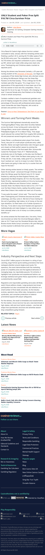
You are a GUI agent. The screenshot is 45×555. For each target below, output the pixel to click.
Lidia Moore (17, 27)
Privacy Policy (27, 434)
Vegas (21, 10)
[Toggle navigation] (40, 3)
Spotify (31, 424)
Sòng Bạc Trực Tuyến (30, 480)
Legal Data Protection (30, 445)
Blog (24, 465)
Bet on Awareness (7, 462)
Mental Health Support (31, 452)
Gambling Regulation (8, 472)
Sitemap (25, 455)
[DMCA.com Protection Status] (17, 498)
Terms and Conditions (30, 438)
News (16, 10)
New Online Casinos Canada (33, 472)
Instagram (26, 424)
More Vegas (8, 230)
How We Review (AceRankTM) (7, 439)
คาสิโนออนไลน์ (27, 476)
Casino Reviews (7, 10)
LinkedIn (7, 424)
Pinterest (12, 424)
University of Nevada (24, 74)
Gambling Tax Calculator (10, 468)
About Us (4, 434)
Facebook (21, 424)
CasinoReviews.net (9, 494)
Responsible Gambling (30, 441)
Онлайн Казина (28, 483)
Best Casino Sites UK (30, 469)
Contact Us (5, 449)
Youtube (16, 424)
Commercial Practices (30, 448)
